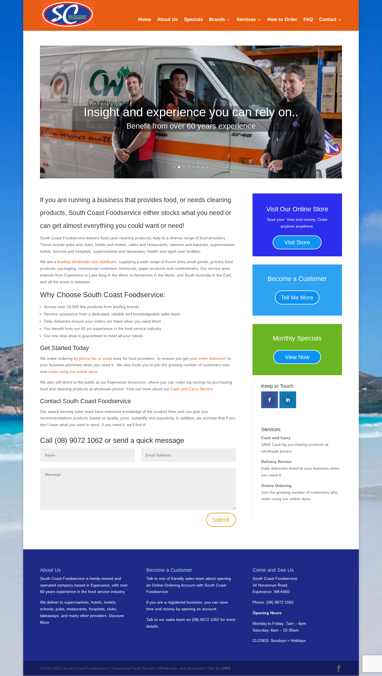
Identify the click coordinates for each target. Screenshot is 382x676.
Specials (193, 20)
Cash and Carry (276, 438)
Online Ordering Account (173, 585)
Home (144, 20)
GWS (225, 668)
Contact (327, 20)
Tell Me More (297, 297)
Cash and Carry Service (192, 389)
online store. (299, 499)
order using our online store (72, 371)
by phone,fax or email (93, 358)
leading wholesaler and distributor (87, 261)
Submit (221, 520)
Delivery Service (276, 461)
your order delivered (208, 358)
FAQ (308, 20)
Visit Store (297, 242)
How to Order (282, 20)
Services (246, 20)
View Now (297, 357)
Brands (217, 20)
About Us (167, 20)
